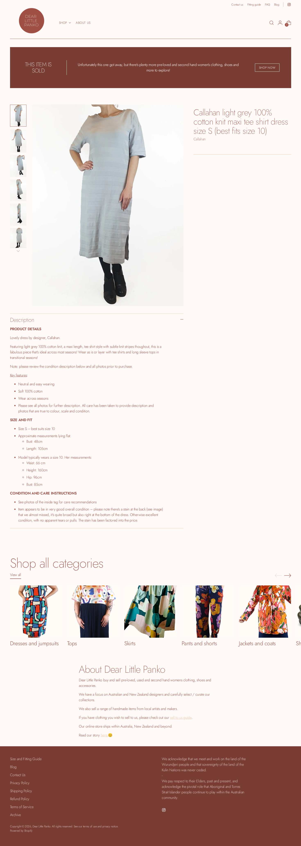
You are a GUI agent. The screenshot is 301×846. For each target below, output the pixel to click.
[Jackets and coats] (265, 611)
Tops (72, 643)
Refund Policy (19, 799)
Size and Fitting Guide (26, 759)
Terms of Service (22, 807)
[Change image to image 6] (18, 239)
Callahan (200, 139)
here (104, 735)
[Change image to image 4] (18, 190)
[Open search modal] (271, 23)
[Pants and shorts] (208, 611)
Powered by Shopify (21, 831)
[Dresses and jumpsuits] (36, 611)
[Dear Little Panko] (31, 21)
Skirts (129, 643)
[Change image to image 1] (18, 115)
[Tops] (93, 611)
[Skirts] (150, 611)
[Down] (18, 251)
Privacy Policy (19, 783)
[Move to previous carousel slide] (278, 575)
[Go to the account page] (280, 23)
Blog (13, 767)
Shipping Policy (21, 791)
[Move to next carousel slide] (287, 575)
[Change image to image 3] (18, 166)
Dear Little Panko (41, 826)
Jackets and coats (257, 643)
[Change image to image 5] (18, 215)
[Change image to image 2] (18, 141)
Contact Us (17, 775)
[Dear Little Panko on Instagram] (289, 4)
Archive (15, 815)
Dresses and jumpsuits (34, 643)
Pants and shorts (199, 643)
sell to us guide (180, 717)
